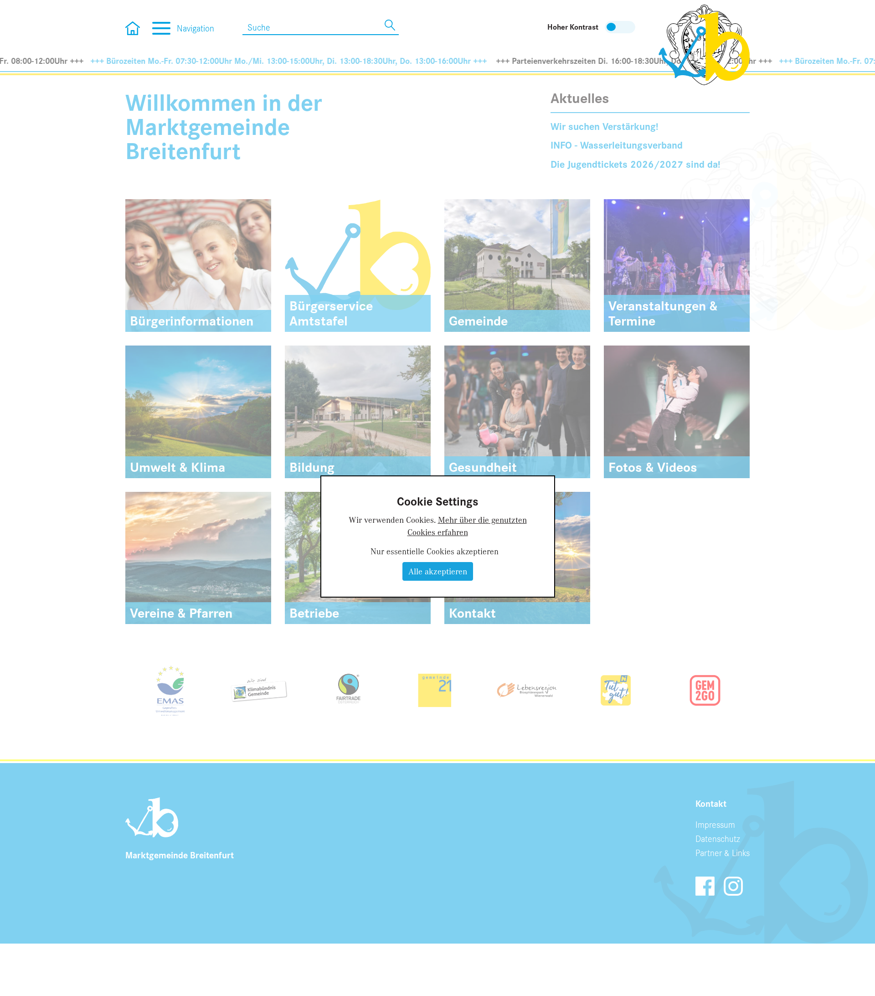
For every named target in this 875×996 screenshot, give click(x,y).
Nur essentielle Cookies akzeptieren (435, 551)
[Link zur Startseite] (704, 43)
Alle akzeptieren (437, 571)
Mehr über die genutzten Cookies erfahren (467, 526)
